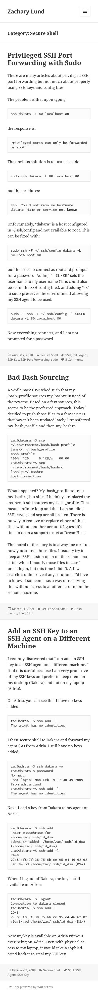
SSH (68, 355)
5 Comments (74, 359)
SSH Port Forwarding (35, 359)
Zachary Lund (26, 11)
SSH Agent (80, 355)
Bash (78, 609)
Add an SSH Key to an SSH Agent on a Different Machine (49, 638)
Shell (63, 609)
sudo (54, 359)
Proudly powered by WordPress (30, 987)
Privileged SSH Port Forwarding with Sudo (44, 59)
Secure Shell (49, 355)
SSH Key (13, 359)
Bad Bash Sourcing (38, 377)
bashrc (12, 613)
